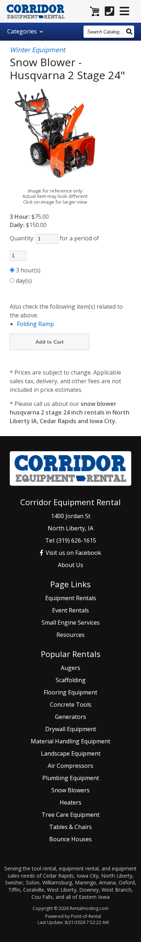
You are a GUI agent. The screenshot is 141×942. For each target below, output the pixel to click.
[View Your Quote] (94, 12)
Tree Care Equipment (70, 815)
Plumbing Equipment (70, 778)
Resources (70, 635)
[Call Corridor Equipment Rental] (109, 11)
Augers (70, 668)
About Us (70, 565)
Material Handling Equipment (70, 741)
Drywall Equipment (70, 729)
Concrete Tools (70, 704)
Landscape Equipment (71, 753)
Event (70, 610)
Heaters (70, 802)
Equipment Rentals (70, 598)
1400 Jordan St (70, 516)
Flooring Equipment (70, 692)
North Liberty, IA (70, 528)
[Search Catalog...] (129, 31)
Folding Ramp (35, 324)
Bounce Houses (70, 839)
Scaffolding (71, 680)
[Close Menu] (124, 11)
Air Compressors (70, 766)
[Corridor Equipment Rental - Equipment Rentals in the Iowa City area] (36, 12)
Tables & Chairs (70, 827)
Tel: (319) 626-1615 (70, 540)
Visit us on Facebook (72, 553)
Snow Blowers (70, 790)
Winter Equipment (37, 50)
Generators (70, 717)
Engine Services (71, 622)
